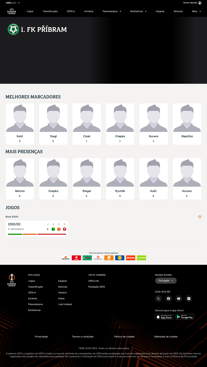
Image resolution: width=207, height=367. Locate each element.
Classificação (35, 286)
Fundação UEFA (96, 286)
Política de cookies (124, 336)
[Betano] (130, 257)
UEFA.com (93, 281)
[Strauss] (76, 257)
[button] (112, 11)
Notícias (62, 286)
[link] (30, 11)
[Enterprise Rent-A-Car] (87, 257)
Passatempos (35, 304)
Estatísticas (34, 310)
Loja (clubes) (65, 304)
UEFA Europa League (11, 11)
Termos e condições (83, 336)
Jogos (31, 281)
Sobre (61, 298)
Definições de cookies (166, 336)
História (62, 292)
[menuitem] (31, 11)
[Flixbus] (141, 257)
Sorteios (32, 298)
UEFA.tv (32, 292)
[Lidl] (119, 257)
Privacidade (41, 336)
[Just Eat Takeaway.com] (108, 257)
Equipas (62, 281)
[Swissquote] (98, 257)
